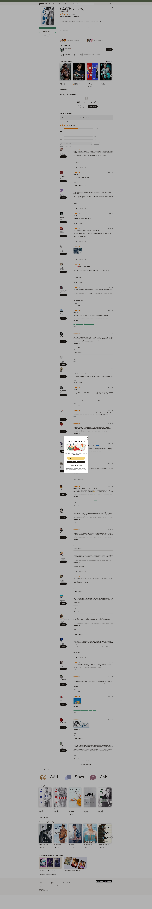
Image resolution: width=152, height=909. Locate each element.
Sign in (80, 465)
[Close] (86, 438)
